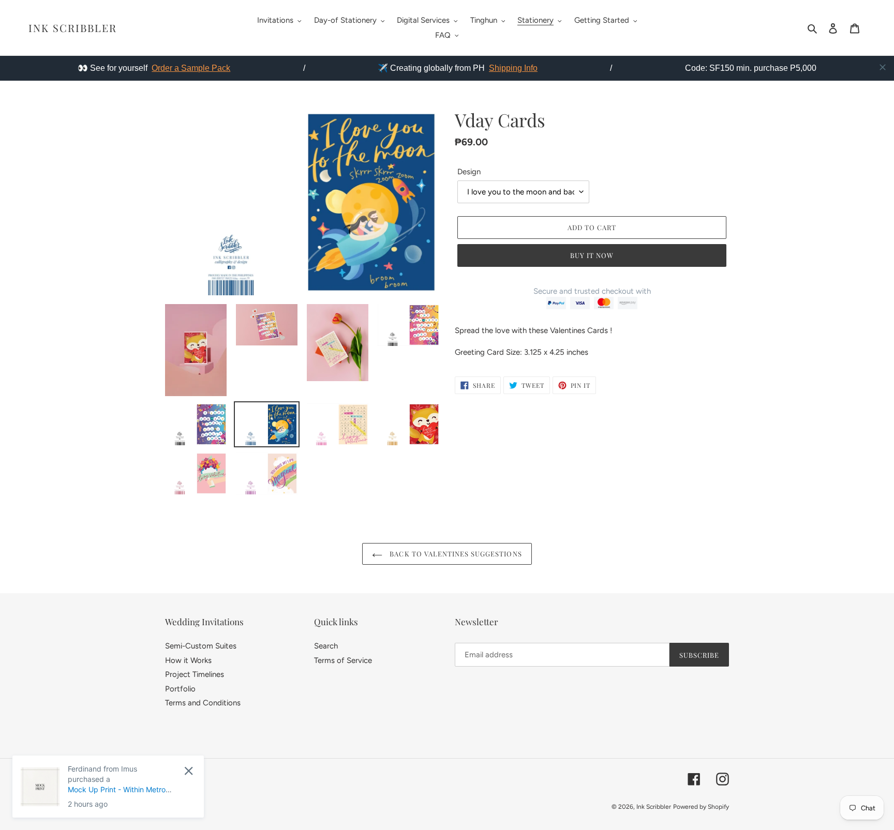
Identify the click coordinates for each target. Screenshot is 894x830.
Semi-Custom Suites (200, 646)
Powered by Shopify (701, 806)
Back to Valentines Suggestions (455, 553)
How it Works (188, 660)
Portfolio (180, 688)
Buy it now (592, 255)
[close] (882, 67)
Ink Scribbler (72, 28)
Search (326, 646)
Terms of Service (343, 660)
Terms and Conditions (203, 702)
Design (469, 171)
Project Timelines (194, 674)
